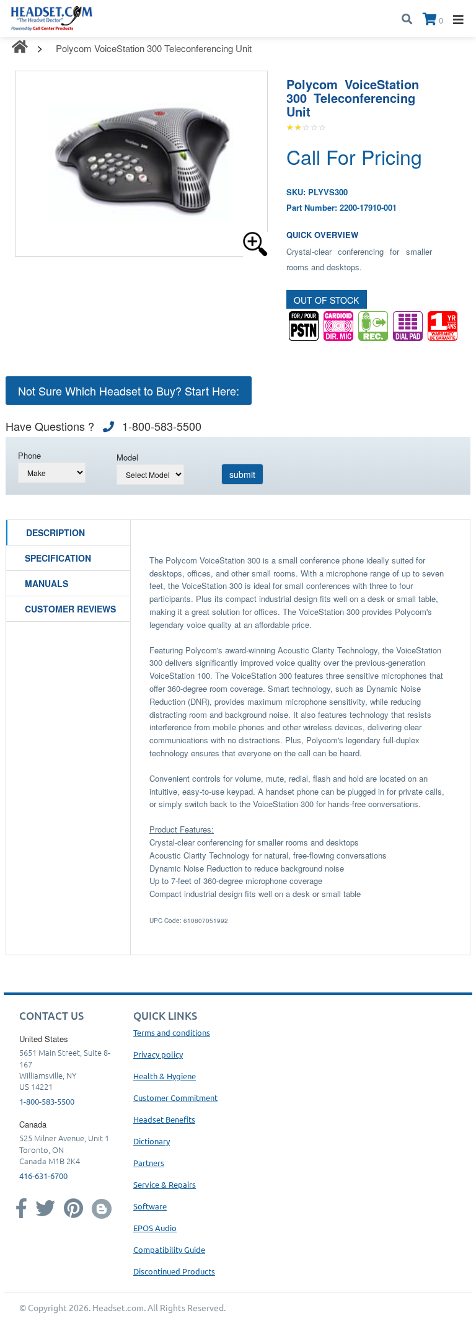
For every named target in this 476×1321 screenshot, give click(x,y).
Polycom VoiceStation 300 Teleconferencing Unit (154, 48)
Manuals (46, 583)
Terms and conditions (171, 1032)
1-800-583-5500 (46, 1101)
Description (55, 532)
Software (150, 1206)
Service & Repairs (164, 1184)
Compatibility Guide (169, 1249)
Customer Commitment (175, 1097)
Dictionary (151, 1141)
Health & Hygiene (164, 1076)
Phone (29, 455)
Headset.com (118, 1307)
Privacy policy (158, 1054)
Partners (148, 1162)
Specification (58, 558)
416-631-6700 (43, 1175)
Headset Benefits (164, 1119)
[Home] (52, 17)
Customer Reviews (70, 609)
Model (127, 457)
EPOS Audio (155, 1227)
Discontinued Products (174, 1271)
